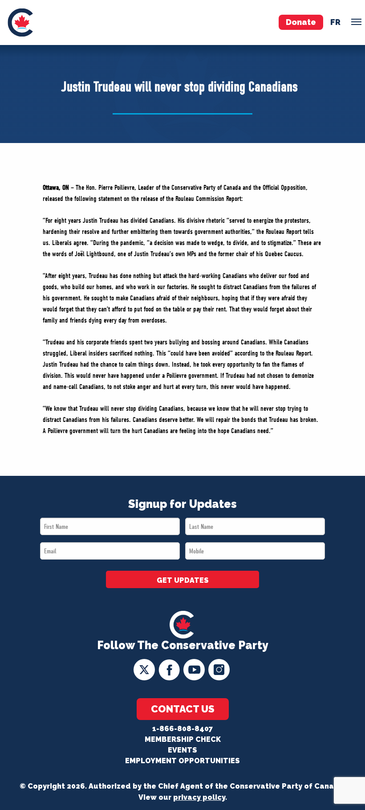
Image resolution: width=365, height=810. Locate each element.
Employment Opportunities (182, 761)
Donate (301, 22)
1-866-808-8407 (182, 728)
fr (335, 22)
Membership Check (183, 739)
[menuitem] (20, 22)
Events (182, 750)
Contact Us (183, 709)
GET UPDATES (183, 580)
